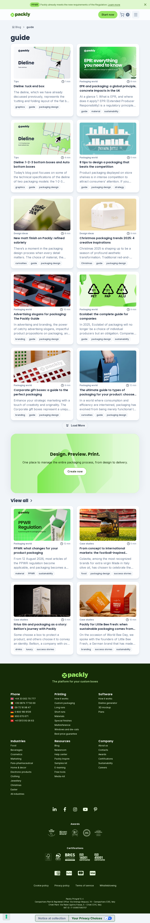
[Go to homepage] (20, 14)
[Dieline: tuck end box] (42, 63)
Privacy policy (62, 885)
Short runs (60, 711)
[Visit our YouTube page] (85, 809)
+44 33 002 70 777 (25, 698)
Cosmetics (16, 754)
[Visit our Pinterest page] (95, 809)
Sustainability (105, 763)
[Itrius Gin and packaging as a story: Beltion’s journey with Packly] (42, 601)
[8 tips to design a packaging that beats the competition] (108, 138)
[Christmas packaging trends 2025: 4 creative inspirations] (108, 215)
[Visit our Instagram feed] (75, 809)
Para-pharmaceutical (22, 763)
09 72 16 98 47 (23, 707)
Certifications (105, 758)
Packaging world (89, 81)
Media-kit (60, 776)
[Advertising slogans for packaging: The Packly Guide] (42, 290)
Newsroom (60, 750)
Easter (14, 789)
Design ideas (21, 233)
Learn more (122, 4)
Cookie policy (41, 885)
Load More (78, 425)
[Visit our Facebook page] (64, 809)
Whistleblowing (108, 885)
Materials (59, 716)
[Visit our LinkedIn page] (54, 809)
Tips (16, 81)
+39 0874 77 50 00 (25, 703)
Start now (108, 14)
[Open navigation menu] (135, 14)
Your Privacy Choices (87, 918)
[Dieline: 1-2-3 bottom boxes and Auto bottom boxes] (42, 138)
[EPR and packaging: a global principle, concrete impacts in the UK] (108, 63)
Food (13, 745)
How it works (61, 698)
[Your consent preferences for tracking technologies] (6, 916)
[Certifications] (75, 857)
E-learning (60, 767)
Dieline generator (107, 703)
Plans (101, 711)
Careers (102, 767)
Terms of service (84, 885)
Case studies (87, 543)
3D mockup (104, 707)
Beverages (16, 750)
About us (103, 745)
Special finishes (63, 720)
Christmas (16, 785)
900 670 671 (21, 716)
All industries (17, 794)
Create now (75, 471)
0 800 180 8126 (23, 711)
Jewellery (16, 780)
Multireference (62, 725)
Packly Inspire (62, 758)
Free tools (60, 772)
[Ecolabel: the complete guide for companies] (108, 290)
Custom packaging (65, 703)
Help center (61, 754)
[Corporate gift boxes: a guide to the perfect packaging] (42, 366)
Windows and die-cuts (67, 729)
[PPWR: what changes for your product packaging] (42, 525)
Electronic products (21, 772)
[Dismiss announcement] (145, 4)
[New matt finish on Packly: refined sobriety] (42, 215)
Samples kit (61, 763)
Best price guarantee (66, 733)
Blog (18, 27)
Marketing (16, 758)
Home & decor (18, 767)
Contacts (103, 750)
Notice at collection (52, 918)
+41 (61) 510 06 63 (24, 720)
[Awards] (75, 833)
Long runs (60, 707)
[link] (30, 27)
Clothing (15, 776)
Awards (102, 754)
